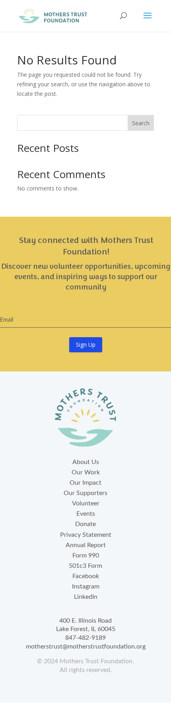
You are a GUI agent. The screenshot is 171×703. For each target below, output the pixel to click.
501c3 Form (85, 566)
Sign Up (85, 344)
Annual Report (86, 545)
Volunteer (85, 503)
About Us (85, 462)
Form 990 (85, 555)
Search (141, 123)
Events (85, 514)
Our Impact (85, 483)
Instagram (85, 586)
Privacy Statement (85, 535)
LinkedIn (85, 597)
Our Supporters (85, 493)
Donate (85, 524)
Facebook (85, 576)
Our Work (86, 472)
